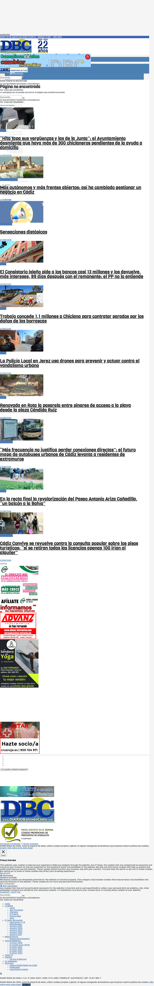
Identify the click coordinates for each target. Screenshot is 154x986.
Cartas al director (18, 959)
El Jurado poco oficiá (20, 155)
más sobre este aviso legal (20, 848)
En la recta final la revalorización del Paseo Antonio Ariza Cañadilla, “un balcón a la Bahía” (68, 501)
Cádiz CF (9, 955)
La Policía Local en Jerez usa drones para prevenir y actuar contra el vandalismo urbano (69, 363)
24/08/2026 (5, 155)
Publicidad (10, 761)
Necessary (8, 875)
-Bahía (3, 130)
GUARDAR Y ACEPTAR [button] (10, 892)
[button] (14, 769)
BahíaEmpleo (16, 924)
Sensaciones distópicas (23, 232)
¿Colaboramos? (12, 765)
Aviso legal (10, 763)
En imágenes (11, 961)
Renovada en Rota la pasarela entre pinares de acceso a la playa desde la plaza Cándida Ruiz (65, 407)
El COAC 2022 (16, 152)
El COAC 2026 (16, 134)
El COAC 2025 (16, 947)
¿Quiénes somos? (13, 757)
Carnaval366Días (11, 130)
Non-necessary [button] (7, 883)
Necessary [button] (5, 873)
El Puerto (14, 914)
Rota (12, 918)
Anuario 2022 (16, 932)
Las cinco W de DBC (14, 759)
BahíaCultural (11, 936)
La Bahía (9, 906)
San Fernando (16, 910)
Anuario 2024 (16, 928)
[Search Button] (23, 78)
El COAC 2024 (16, 949)
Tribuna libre (6, 224)
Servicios (9, 963)
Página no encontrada (16, 80)
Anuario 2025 (16, 105)
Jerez (12, 908)
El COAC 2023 (16, 951)
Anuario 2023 (16, 930)
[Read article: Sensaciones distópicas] (72, 212)
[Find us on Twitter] (1, 974)
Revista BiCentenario (20, 938)
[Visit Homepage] (25, 52)
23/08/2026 (5, 284)
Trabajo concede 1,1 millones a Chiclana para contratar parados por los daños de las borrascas (72, 318)
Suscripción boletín (19, 181)
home (2, 80)
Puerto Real (15, 916)
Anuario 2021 (16, 934)
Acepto (26, 984)
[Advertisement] (72, 17)
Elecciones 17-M (17, 922)
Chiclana (14, 912)
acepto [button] (3, 848)
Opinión (8, 957)
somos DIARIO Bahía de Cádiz (23, 965)
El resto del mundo (11, 94)
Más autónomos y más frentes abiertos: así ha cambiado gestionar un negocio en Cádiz (70, 189)
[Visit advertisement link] (45, 66)
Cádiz (7, 59)
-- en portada (6, 442)
